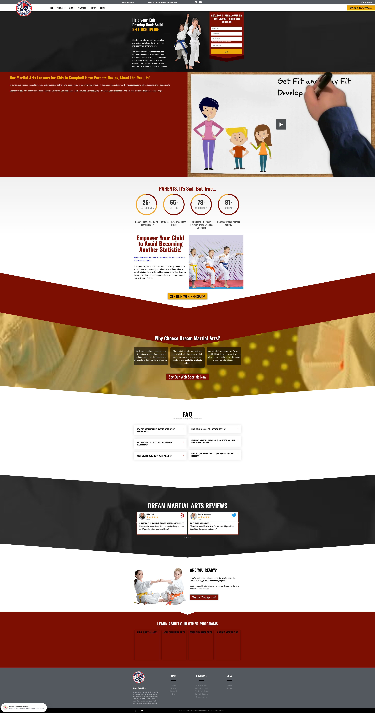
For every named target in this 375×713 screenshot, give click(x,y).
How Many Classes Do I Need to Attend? (208, 429)
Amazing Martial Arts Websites (216, 710)
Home (51, 8)
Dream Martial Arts (128, 2)
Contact (102, 8)
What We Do (82, 8)
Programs (60, 8)
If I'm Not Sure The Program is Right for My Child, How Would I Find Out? (213, 441)
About (71, 8)
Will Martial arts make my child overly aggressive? (154, 443)
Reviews (93, 8)
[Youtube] (200, 2)
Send (226, 51)
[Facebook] (196, 2)
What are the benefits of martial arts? (154, 455)
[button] (160, 430)
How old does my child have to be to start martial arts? (156, 430)
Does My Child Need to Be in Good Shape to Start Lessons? (212, 454)
